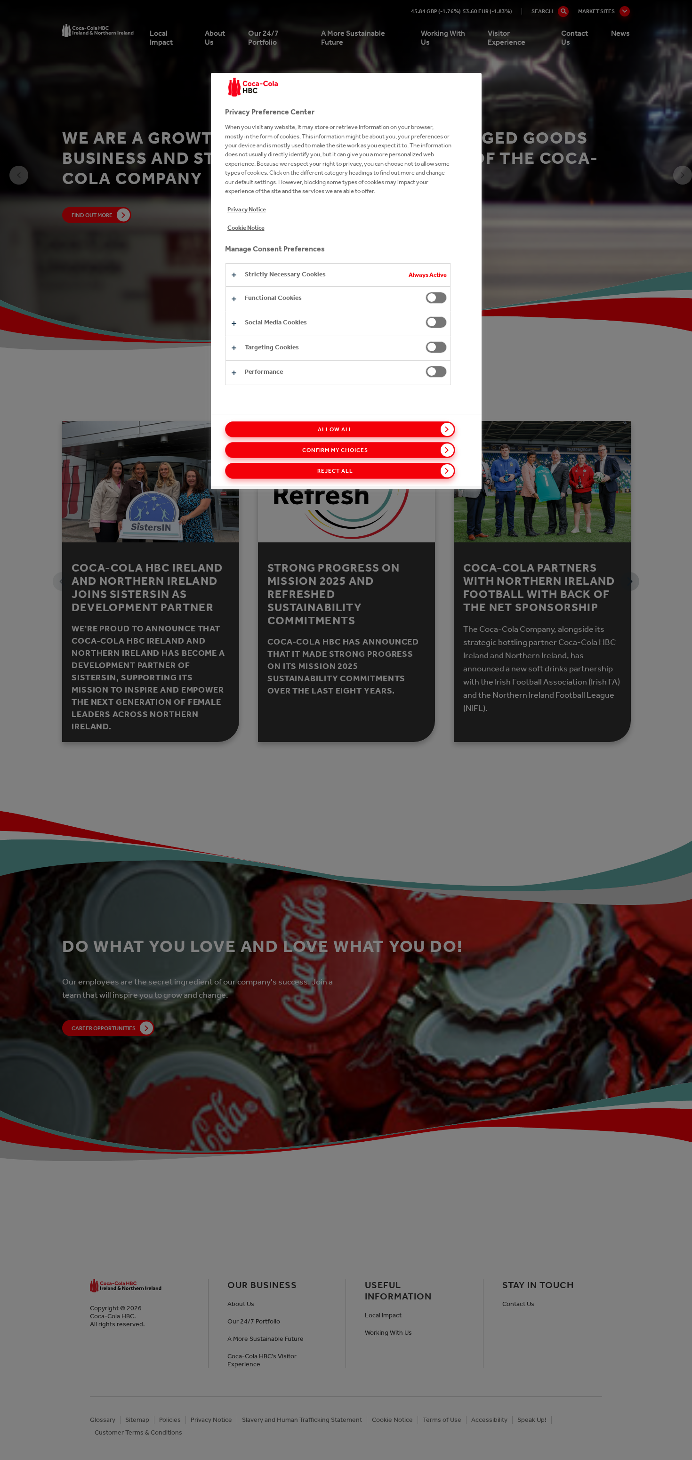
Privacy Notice (246, 209)
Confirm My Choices (335, 450)
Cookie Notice (246, 227)
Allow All (335, 429)
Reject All (335, 471)
